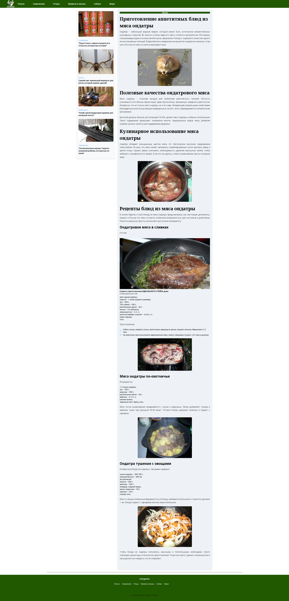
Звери (112, 4)
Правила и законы (76, 4)
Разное (21, 4)
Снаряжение (39, 4)
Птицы (56, 4)
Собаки (97, 4)
